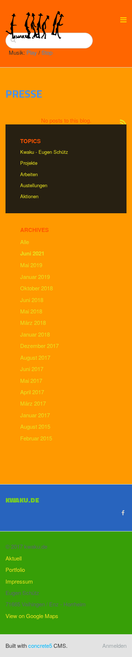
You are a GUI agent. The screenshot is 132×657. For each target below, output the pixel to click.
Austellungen (33, 185)
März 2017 (33, 403)
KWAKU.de (22, 500)
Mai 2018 (31, 311)
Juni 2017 (31, 369)
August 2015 (35, 426)
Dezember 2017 (39, 345)
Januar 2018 (35, 334)
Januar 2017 (35, 415)
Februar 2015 (36, 438)
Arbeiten (29, 174)
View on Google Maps (32, 616)
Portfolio (15, 569)
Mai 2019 (31, 265)
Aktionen (29, 196)
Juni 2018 (31, 300)
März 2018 (33, 322)
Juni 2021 (32, 253)
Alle (24, 242)
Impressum (19, 581)
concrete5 (40, 645)
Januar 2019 (35, 276)
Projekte (28, 162)
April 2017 (32, 392)
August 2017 (35, 357)
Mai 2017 (31, 380)
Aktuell (14, 558)
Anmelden (114, 645)
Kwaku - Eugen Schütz (44, 151)
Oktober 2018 (36, 288)
